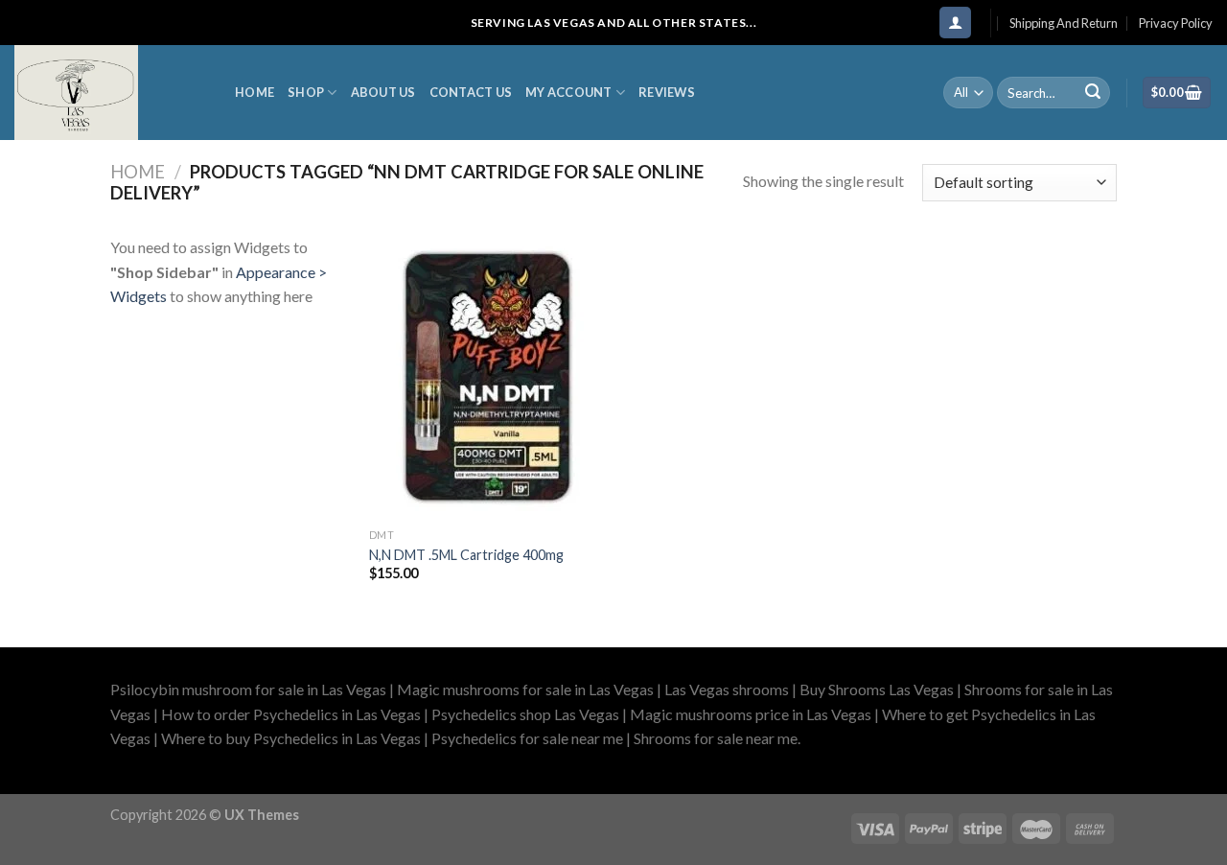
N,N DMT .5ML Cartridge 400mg (466, 555)
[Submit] (1093, 93)
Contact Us (471, 92)
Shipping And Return (1063, 23)
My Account (569, 92)
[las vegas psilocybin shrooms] (110, 92)
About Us (383, 92)
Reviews (666, 92)
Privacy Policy (1176, 23)
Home (254, 92)
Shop (306, 92)
